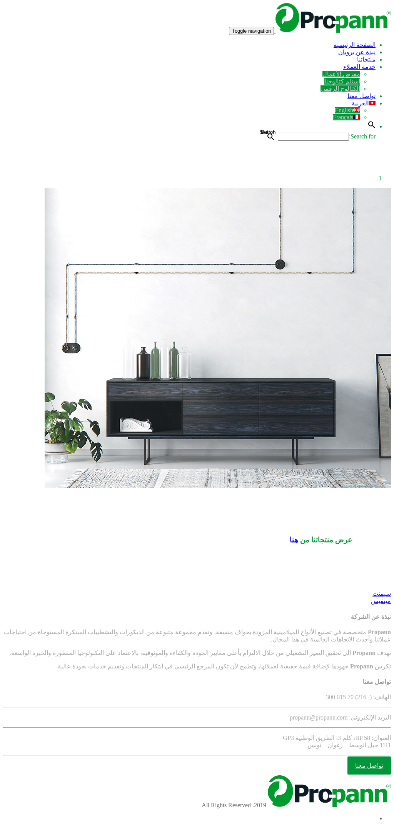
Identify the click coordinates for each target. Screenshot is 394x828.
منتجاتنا (366, 59)
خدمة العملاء (359, 66)
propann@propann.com (318, 717)
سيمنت (381, 593)
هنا (294, 540)
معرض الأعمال (341, 74)
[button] (372, 126)
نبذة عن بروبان (357, 52)
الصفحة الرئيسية (355, 45)
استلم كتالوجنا (342, 81)
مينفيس (381, 601)
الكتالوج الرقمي (340, 88)
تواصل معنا (361, 96)
